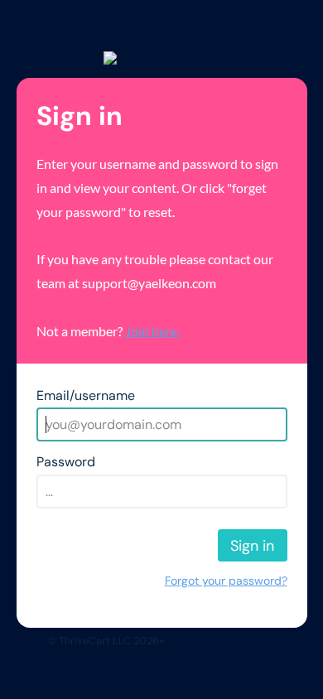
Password (65, 461)
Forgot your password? (226, 580)
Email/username (85, 395)
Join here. (152, 331)
